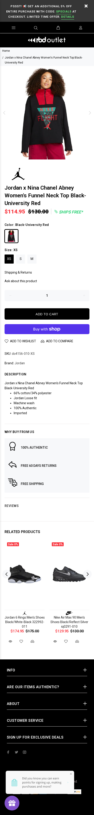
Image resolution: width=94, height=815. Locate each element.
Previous (4, 112)
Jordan (20, 363)
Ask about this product (21, 281)
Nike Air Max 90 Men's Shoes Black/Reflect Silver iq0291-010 (69, 622)
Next (89, 112)
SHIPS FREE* (70, 212)
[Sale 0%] (25, 574)
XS (9, 259)
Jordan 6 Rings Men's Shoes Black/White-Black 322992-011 (25, 622)
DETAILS (67, 16)
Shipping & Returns (18, 272)
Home (6, 50)
